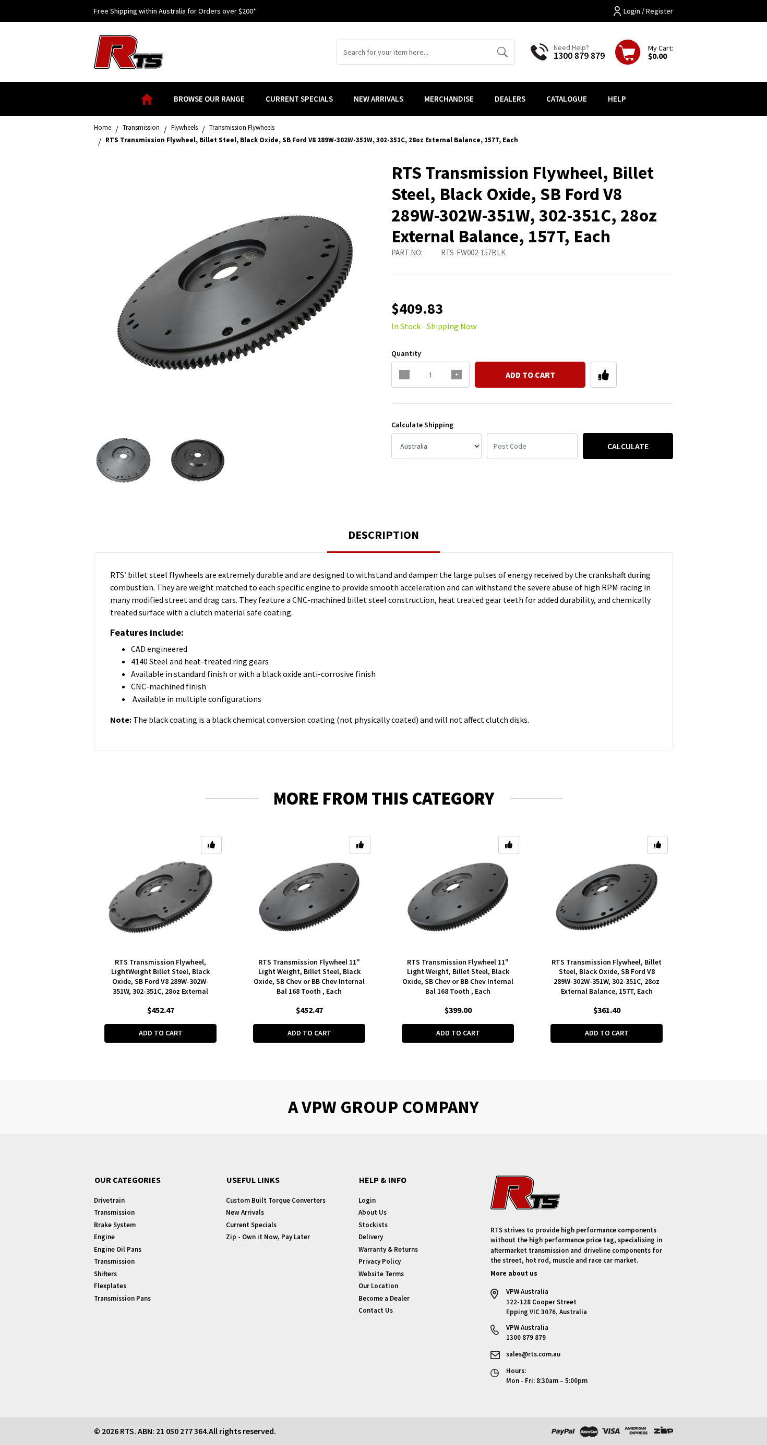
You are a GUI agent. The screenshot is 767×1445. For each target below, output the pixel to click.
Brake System (115, 1224)
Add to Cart (530, 374)
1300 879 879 (579, 55)
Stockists (373, 1224)
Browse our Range (209, 99)
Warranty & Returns (388, 1249)
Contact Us (375, 1310)
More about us (513, 1273)
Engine (104, 1236)
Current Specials (299, 99)
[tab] (383, 539)
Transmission (114, 1212)
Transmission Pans (122, 1298)
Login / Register (648, 11)
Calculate (628, 446)
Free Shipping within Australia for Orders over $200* (175, 11)
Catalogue (566, 99)
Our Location (378, 1285)
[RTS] (128, 50)
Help (617, 99)
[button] (604, 375)
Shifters (105, 1273)
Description (383, 534)
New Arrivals (378, 99)
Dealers (510, 99)
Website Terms (381, 1273)
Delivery (370, 1236)
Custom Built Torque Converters (276, 1200)
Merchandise (449, 99)
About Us (372, 1212)
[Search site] (502, 52)
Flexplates (110, 1285)
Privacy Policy (379, 1261)
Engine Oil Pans (117, 1249)
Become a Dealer (384, 1298)
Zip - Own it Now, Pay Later (268, 1236)
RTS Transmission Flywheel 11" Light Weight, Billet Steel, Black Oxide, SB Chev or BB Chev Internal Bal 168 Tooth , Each (309, 976)
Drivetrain (109, 1200)
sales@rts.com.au (533, 1354)
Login (367, 1200)
